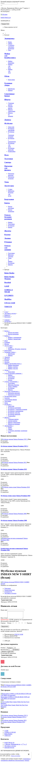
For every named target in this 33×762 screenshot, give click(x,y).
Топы (6, 182)
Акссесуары (9, 186)
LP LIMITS (8, 295)
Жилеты (7, 231)
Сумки (10, 189)
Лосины (7, 238)
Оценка (3, 623)
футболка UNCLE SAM (8, 686)
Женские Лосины (11, 255)
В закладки (4, 653)
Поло (6, 155)
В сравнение (12, 653)
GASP (6, 286)
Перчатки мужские (11, 177)
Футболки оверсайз (11, 149)
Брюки (10, 227)
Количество (4, 649)
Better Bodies (9, 273)
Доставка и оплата (10, 746)
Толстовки (8, 159)
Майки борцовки (11, 62)
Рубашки (8, 242)
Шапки (10, 90)
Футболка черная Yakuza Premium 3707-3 (14, 446)
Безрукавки (9, 199)
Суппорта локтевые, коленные (11, 46)
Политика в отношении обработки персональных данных (15, 759)
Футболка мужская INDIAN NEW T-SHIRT (17, 685)
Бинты (7, 203)
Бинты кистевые (11, 207)
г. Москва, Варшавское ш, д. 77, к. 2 (15, 744)
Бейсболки (11, 89)
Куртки (7, 235)
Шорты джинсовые (11, 110)
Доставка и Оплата (10, 593)
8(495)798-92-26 (6, 17)
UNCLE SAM (9, 303)
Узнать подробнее (15, 755)
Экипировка (9, 38)
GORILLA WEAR (8, 291)
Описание (7, 588)
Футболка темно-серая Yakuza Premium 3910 (15, 495)
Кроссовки (11, 79)
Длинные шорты (11, 103)
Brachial (7, 282)
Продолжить (4, 626)
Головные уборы (8, 84)
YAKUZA (8, 307)
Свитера (7, 162)
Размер (3, 648)
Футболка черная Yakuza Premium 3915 (14, 469)
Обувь (6, 76)
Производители (9, 747)
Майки (10, 222)
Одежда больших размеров (8, 217)
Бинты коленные (11, 210)
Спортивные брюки (9, 95)
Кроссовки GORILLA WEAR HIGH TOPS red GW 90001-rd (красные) (15, 697)
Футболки (8, 123)
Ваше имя (4, 610)
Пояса (10, 42)
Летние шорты (10, 107)
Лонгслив (11, 127)
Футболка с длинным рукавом (11, 134)
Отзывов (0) (8, 591)
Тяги (9, 50)
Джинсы (7, 120)
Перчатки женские (11, 174)
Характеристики (9, 590)
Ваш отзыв (4, 618)
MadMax (7, 299)
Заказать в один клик (7, 651)
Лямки (10, 43)
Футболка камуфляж (11, 129)
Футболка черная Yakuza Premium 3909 (14, 520)
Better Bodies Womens (9, 278)
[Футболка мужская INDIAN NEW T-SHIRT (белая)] (16, 583)
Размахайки (11, 151)
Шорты (7, 99)
